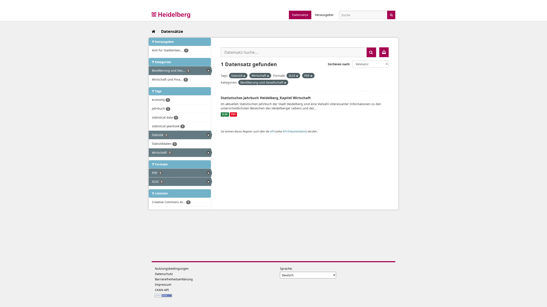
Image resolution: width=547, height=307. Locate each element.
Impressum (163, 284)
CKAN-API (162, 290)
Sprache (286, 268)
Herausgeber (324, 15)
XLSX (225, 114)
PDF (233, 114)
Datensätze (300, 15)
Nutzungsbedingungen (172, 268)
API (272, 131)
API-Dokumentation (294, 131)
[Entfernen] (244, 75)
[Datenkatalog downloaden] (384, 52)
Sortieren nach (338, 64)
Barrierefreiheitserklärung (174, 279)
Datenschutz (164, 274)
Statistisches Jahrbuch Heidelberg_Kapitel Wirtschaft (266, 98)
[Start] (153, 31)
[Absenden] (391, 14)
